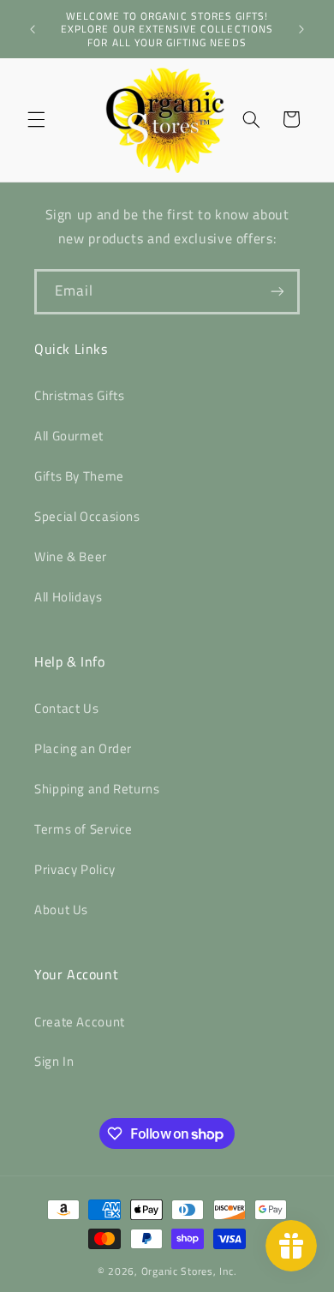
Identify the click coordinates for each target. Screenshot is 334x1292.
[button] (36, 119)
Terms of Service (83, 829)
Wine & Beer (70, 556)
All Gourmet (69, 436)
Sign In (54, 1061)
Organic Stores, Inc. (189, 1271)
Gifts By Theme (79, 476)
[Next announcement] (301, 29)
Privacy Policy (75, 869)
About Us (61, 909)
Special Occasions (87, 516)
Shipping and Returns (97, 789)
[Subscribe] (277, 291)
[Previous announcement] (32, 29)
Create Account (79, 1022)
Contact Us (66, 708)
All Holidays (68, 597)
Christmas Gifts (79, 395)
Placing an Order (83, 748)
